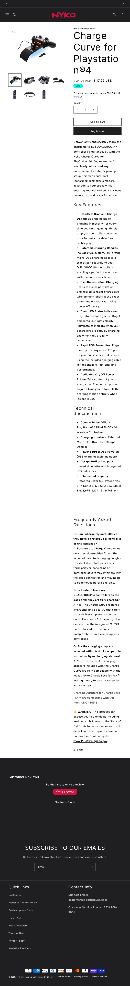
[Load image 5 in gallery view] (14, 94)
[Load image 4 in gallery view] (58, 80)
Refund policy (64, 977)
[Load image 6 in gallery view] (29, 94)
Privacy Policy (16, 940)
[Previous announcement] (6, 3)
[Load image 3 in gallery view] (44, 80)
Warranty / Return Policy (22, 902)
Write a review (65, 791)
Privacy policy (81, 977)
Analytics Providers (19, 948)
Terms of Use (16, 933)
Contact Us (14, 895)
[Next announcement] (123, 3)
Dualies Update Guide (21, 910)
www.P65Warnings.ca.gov (90, 741)
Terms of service (99, 977)
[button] (7, 14)
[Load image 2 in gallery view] (29, 80)
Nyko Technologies (26, 977)
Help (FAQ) (15, 918)
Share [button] (80, 749)
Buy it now (97, 131)
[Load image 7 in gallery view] (44, 94)
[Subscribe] (91, 867)
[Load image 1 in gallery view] (14, 80)
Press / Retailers (17, 925)
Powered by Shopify (45, 977)
